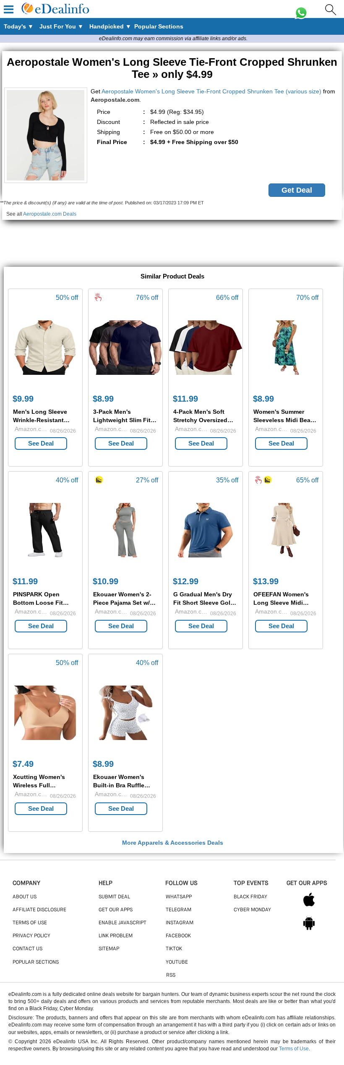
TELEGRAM (178, 910)
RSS (170, 975)
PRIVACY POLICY (31, 936)
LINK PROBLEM (116, 936)
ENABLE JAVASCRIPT (122, 923)
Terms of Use (294, 1049)
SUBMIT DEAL (114, 897)
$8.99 (103, 398)
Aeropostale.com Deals (49, 214)
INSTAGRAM (179, 923)
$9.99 (23, 398)
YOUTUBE (177, 962)
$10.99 (105, 581)
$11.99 (185, 398)
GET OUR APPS (116, 910)
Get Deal (296, 190)
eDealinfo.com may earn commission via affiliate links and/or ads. (173, 38)
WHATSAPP (179, 897)
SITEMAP (109, 949)
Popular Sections (36, 962)
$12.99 (185, 581)
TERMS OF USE (30, 923)
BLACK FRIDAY (250, 897)
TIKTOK (174, 949)
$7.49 (23, 763)
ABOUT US (24, 897)
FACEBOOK (178, 936)
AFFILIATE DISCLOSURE (39, 910)
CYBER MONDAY (252, 910)
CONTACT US (27, 949)
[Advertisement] (172, 239)
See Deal (41, 443)
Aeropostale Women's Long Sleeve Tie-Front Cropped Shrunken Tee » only (172, 68)
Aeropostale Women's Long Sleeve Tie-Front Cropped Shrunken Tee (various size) (211, 91)
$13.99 (266, 581)
